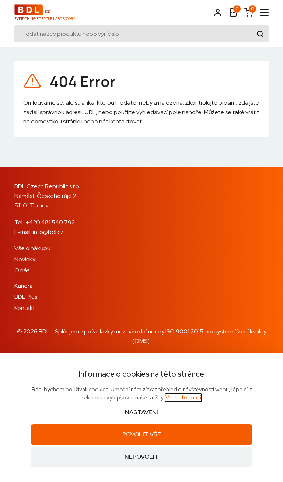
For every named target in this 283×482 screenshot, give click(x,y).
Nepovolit (142, 457)
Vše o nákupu (32, 248)
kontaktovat (125, 121)
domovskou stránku (57, 121)
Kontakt (24, 308)
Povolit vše (141, 434)
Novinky (24, 259)
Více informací (183, 397)
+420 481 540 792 (50, 222)
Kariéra (23, 286)
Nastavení (141, 412)
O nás (21, 270)
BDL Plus (25, 297)
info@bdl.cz (48, 232)
